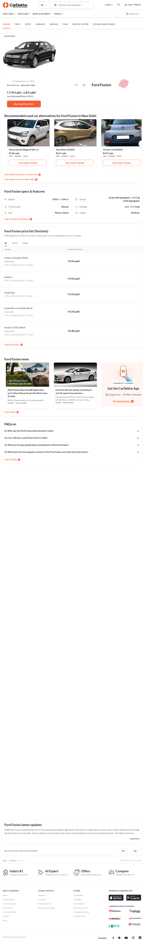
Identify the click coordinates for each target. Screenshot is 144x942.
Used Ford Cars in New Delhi (21, 179)
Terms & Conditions (10, 904)
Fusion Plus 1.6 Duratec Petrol (18, 308)
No (135, 850)
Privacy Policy (8, 908)
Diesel (25, 243)
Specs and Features (20, 219)
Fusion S (8, 277)
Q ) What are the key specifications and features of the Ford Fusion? (36, 445)
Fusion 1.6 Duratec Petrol (16, 258)
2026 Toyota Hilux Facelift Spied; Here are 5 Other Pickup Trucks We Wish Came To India (27, 393)
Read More (135, 838)
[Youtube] (126, 938)
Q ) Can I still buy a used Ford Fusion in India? (25, 438)
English (108, 4)
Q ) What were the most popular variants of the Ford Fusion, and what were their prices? (46, 452)
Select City (133, 14)
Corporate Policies (9, 912)
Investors (6, 916)
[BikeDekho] (115, 911)
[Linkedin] (140, 938)
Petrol (14, 243)
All (5, 243)
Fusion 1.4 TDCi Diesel (14, 327)
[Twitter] (119, 938)
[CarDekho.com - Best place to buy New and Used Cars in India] (15, 5)
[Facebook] (113, 938)
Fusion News (10, 412)
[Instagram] (133, 938)
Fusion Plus (9, 292)
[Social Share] (84, 85)
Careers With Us (9, 899)
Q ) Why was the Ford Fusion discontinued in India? (28, 431)
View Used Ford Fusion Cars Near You (21, 174)
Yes (123, 850)
